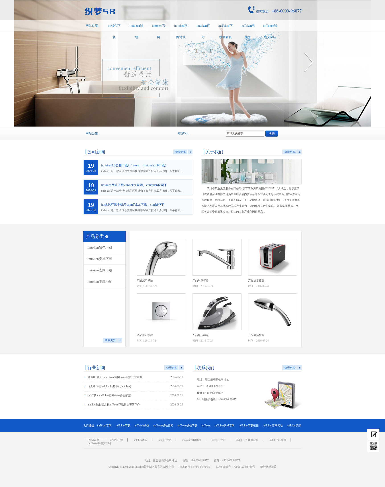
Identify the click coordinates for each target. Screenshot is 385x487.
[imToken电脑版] (373, 434)
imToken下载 (123, 425)
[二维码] (373, 446)
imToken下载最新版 (225, 31)
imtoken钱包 (136, 31)
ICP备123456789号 (244, 466)
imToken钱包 (142, 425)
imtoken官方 (203, 31)
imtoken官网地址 (181, 31)
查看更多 (180, 151)
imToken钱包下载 (187, 425)
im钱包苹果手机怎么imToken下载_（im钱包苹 (132, 204)
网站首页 (92, 25)
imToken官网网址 (273, 425)
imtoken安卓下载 (100, 259)
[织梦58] (206, 466)
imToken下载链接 (249, 425)
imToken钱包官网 (163, 425)
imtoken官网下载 (100, 270)
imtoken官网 (158, 31)
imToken (206, 425)
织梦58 (197, 466)
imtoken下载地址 (100, 281)
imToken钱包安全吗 (270, 31)
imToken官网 (104, 425)
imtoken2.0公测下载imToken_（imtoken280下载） (134, 165)
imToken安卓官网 (225, 425)
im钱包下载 (114, 31)
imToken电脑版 (248, 31)
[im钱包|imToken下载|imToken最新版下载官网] (131, 11)
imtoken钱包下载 (100, 247)
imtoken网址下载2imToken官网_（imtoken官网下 (134, 185)
